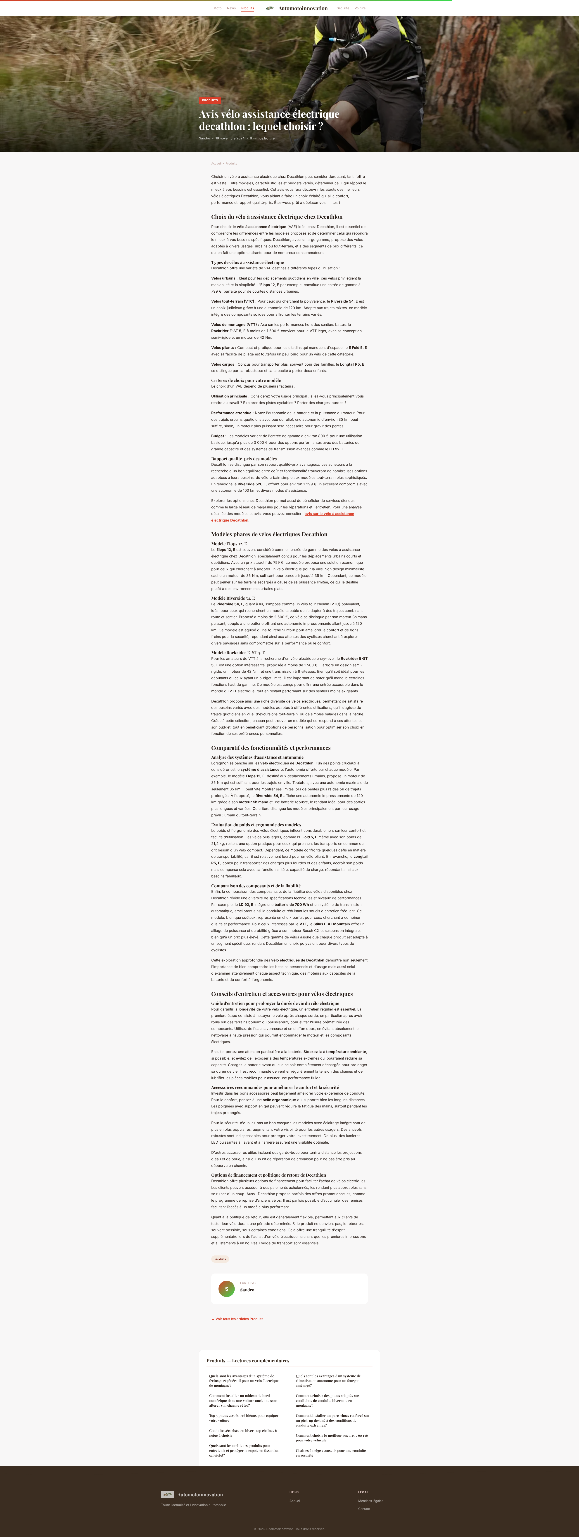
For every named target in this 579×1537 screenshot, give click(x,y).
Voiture (360, 8)
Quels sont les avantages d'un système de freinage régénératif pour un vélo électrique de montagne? (244, 1381)
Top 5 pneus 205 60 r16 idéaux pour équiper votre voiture (243, 1417)
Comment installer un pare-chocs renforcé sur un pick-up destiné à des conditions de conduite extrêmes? (332, 1420)
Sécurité (343, 8)
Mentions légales (370, 1501)
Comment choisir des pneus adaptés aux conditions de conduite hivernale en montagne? (328, 1400)
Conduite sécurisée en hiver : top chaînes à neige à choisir (243, 1433)
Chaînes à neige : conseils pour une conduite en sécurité (331, 1452)
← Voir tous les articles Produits (237, 1319)
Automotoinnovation (303, 8)
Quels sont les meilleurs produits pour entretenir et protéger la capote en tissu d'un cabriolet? (244, 1450)
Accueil (216, 163)
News (231, 8)
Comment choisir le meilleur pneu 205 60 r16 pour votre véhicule (332, 1437)
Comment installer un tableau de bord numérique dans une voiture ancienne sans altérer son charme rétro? (243, 1400)
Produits (247, 8)
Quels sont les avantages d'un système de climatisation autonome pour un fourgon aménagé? (328, 1381)
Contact (364, 1509)
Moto (218, 8)
